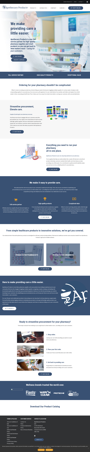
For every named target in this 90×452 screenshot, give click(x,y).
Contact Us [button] (39, 439)
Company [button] (53, 8)
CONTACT (80, 1)
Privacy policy (49, 449)
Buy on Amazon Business (26, 429)
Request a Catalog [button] (19, 59)
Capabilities (43, 8)
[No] (88, 448)
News (22, 423)
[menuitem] (68, 2)
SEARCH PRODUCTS (67, 1)
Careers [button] (62, 8)
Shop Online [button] (18, 56)
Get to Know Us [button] (9, 308)
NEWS (75, 1)
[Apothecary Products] (15, 7)
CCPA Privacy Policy (12, 441)
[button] (87, 2)
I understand (41, 449)
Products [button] (33, 8)
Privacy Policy (10, 443)
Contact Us (23, 421)
